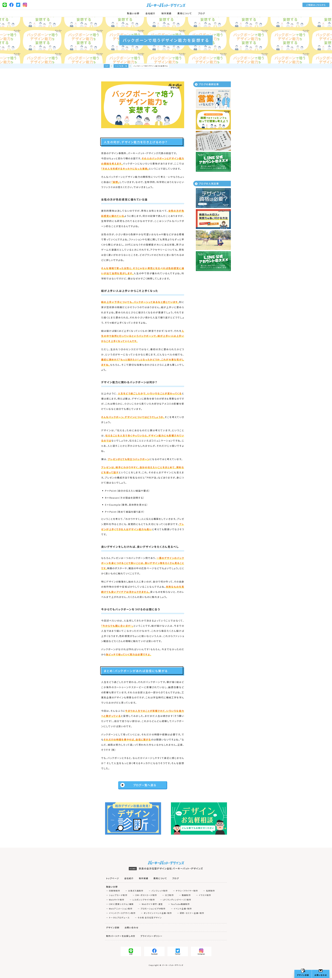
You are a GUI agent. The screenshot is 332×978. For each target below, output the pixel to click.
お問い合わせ (131, 927)
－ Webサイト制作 (115, 899)
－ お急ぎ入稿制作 (134, 890)
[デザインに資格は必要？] (213, 198)
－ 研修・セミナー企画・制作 (190, 913)
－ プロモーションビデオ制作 (151, 908)
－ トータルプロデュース (118, 917)
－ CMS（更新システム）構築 (120, 904)
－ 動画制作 (185, 895)
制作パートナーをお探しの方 (120, 935)
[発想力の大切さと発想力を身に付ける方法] (213, 219)
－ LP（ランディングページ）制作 (175, 899)
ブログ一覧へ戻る (144, 785)
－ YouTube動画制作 (179, 904)
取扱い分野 (133, 13)
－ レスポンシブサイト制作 (142, 899)
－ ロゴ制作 (168, 895)
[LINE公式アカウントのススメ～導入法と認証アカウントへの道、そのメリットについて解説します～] (213, 162)
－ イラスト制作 (203, 895)
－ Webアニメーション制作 (119, 908)
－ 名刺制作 (209, 890)
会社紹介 (150, 13)
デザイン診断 (112, 927)
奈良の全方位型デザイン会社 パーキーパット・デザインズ (166, 868)
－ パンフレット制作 (158, 890)
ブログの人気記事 (209, 183)
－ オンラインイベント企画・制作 (156, 913)
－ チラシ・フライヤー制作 (185, 890)
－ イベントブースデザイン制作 (121, 913)
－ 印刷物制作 (113, 890)
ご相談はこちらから (316, 4)
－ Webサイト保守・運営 (151, 904)
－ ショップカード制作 (116, 895)
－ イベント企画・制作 (181, 908)
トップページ (112, 878)
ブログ (201, 13)
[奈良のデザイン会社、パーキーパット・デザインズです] (213, 240)
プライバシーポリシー (151, 935)
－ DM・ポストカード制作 (145, 895)
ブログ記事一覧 (121, 66)
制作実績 (166, 13)
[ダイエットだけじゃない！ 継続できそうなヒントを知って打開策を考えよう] (213, 120)
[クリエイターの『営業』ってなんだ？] (213, 99)
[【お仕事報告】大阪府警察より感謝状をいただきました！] (213, 141)
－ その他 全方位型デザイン (148, 917)
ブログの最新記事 (209, 84)
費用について (184, 13)
